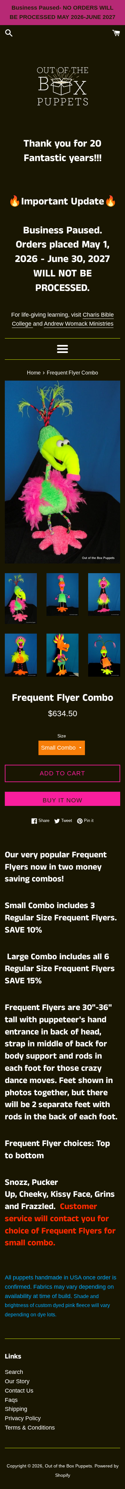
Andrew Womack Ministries (78, 323)
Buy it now (62, 800)
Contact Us (19, 1390)
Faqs (11, 1400)
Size (61, 735)
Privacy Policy (23, 1418)
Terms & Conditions (30, 1427)
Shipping (16, 1409)
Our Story (17, 1381)
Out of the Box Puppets (68, 1465)
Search (14, 1372)
